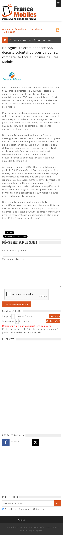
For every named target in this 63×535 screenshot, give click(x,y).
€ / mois (24, 321)
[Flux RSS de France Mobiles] (57, 29)
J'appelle (6, 316)
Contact (21, 520)
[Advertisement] (24, 386)
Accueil (6, 29)
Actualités (20, 29)
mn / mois (26, 316)
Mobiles (25, 509)
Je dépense (8, 321)
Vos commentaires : (13, 259)
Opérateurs (39, 509)
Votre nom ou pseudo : (14, 250)
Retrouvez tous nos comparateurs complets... (27, 326)
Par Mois (35, 29)
